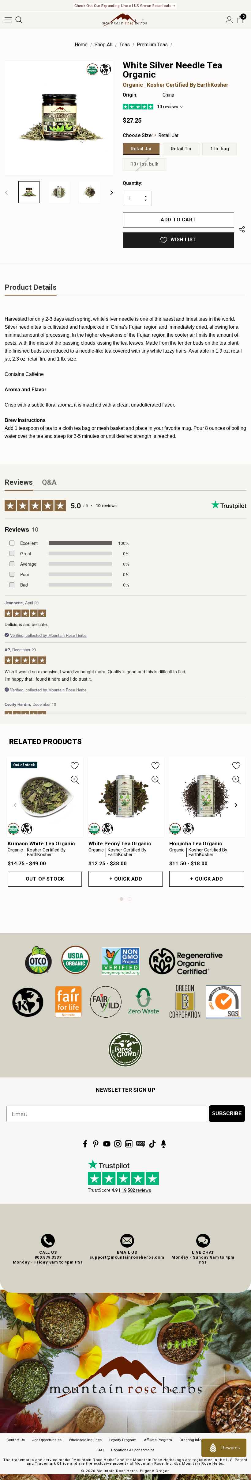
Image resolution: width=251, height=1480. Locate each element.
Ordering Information (197, 1440)
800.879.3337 (48, 1257)
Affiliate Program (158, 1440)
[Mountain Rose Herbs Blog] (140, 1144)
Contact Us (15, 1440)
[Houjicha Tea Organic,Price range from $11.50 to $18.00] (206, 797)
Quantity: (132, 183)
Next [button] (112, 193)
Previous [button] (6, 193)
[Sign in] (229, 19)
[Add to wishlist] (75, 765)
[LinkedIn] (129, 1144)
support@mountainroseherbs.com (127, 1257)
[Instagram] (118, 1144)
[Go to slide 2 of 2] (129, 899)
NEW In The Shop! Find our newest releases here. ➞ (125, 6)
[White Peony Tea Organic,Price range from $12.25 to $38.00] (125, 797)
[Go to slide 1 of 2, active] (121, 899)
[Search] (18, 19)
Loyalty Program (123, 1440)
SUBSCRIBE (227, 1113)
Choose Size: (150, 135)
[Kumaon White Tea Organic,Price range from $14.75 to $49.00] (45, 797)
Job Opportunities (47, 1440)
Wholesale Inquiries (85, 1440)
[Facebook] (85, 1144)
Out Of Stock (45, 879)
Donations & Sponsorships (132, 1450)
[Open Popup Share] (242, 230)
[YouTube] (107, 1144)
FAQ (100, 1450)
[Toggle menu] (8, 19)
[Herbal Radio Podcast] (163, 1144)
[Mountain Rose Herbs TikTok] (152, 1144)
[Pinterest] (95, 1144)
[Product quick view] (75, 780)
